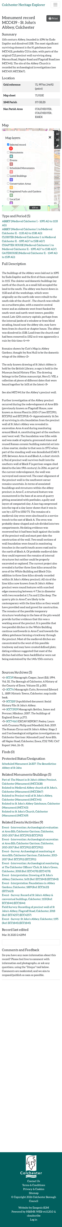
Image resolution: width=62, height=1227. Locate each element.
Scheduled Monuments (22, 168)
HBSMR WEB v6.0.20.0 (40, 1211)
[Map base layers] (57, 140)
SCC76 (10, 689)
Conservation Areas (20, 183)
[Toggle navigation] (55, 4)
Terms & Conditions (33, 1185)
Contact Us (33, 1181)
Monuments (16, 152)
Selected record (18, 144)
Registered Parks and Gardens (25, 191)
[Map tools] (57, 146)
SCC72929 (12, 709)
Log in (33, 1219)
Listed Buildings (18, 175)
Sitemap (34, 1193)
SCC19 (9, 677)
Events (13, 160)
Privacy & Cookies (33, 1189)
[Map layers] (57, 134)
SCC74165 (12, 721)
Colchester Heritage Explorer (23, 5)
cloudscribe (34, 1215)
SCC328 (10, 701)
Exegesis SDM (41, 1207)
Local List (15, 199)
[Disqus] (31, 1023)
